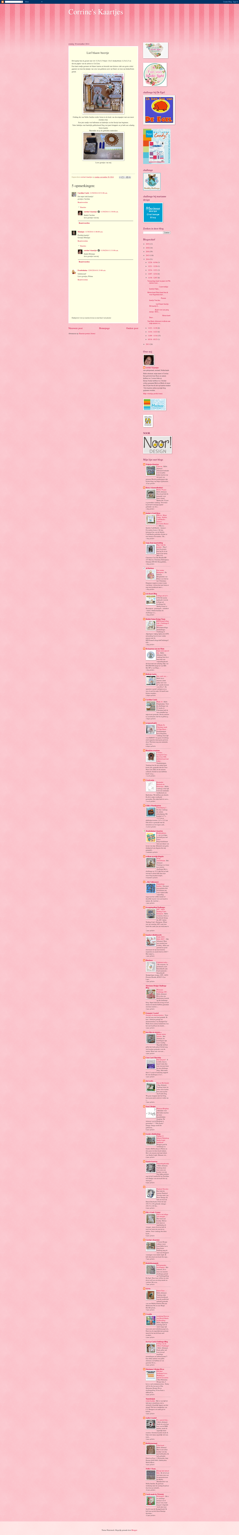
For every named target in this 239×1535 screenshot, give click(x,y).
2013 (148, 344)
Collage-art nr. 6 (162, 596)
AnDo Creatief (151, 1418)
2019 (148, 244)
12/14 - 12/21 (153, 270)
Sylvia (148, 1288)
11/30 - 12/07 (153, 277)
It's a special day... (163, 1420)
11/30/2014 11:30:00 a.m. (109, 211)
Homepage (104, 328)
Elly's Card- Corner (153, 1212)
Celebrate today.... (163, 962)
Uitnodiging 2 (162, 807)
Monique (81, 231)
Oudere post (132, 328)
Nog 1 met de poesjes (161, 546)
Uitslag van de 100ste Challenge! (163, 1345)
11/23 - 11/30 (153, 328)
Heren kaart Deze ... (158, 316)
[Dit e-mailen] (120, 177)
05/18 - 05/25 (153, 339)
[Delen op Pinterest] (129, 177)
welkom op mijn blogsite (155, 856)
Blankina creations (153, 750)
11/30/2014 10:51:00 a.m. (99, 193)
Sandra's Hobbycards (154, 935)
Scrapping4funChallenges (155, 907)
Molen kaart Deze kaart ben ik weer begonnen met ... (157, 293)
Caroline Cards (83, 193)
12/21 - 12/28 (153, 266)
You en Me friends (163, 1083)
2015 (148, 255)
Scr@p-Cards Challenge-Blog (157, 1341)
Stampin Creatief (152, 1013)
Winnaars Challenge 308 (162, 991)
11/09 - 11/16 (153, 335)
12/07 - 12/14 (153, 274)
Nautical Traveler (163, 1189)
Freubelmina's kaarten (154, 831)
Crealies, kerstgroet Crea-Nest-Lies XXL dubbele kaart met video (163, 756)
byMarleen (150, 568)
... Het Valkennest (152, 882)
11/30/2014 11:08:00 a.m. (94, 231)
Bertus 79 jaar (161, 489)
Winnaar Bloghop (163, 1108)
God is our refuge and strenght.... (162, 1215)
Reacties (83, 207)
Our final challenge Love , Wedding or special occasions (162, 1374)
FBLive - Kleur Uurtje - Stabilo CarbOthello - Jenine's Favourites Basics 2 (162, 520)
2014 (148, 259)
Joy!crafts (149, 1081)
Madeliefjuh (150, 1399)
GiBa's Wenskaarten (153, 805)
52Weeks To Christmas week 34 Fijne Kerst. (162, 727)
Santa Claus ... (161, 1290)
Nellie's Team (151, 1468)
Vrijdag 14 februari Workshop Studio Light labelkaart (163, 1139)
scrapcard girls (151, 723)
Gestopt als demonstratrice (155, 1015)
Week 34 (160, 702)
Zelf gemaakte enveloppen (161, 1266)
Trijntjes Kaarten (152, 464)
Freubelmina (82, 270)
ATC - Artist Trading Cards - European (162, 911)
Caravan (160, 466)
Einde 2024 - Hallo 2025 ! (161, 938)
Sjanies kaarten (151, 1161)
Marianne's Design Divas (155, 1369)
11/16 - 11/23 (153, 332)
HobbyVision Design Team (155, 619)
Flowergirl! (160, 1496)
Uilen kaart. (161, 1445)
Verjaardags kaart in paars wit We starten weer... (158, 282)
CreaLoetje (150, 780)
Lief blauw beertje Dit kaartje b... (158, 305)
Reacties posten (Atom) (87, 333)
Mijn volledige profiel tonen (152, 393)
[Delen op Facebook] (127, 177)
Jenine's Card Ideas (153, 513)
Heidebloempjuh (152, 1263)
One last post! (161, 1059)
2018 (148, 248)
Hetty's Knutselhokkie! (154, 487)
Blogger (134, 1530)
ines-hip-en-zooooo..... (154, 1032)
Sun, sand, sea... (162, 676)
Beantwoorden (83, 202)
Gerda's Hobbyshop (153, 1134)
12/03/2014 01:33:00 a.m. (97, 270)
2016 (148, 251)
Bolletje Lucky (151, 674)
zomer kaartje (150, 1401)
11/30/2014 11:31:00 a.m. (109, 250)
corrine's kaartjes (90, 211)
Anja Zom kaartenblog (154, 543)
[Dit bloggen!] (122, 177)
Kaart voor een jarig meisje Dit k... (158, 310)
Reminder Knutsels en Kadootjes (160, 784)
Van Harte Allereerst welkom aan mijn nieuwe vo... (158, 322)
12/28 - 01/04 (153, 262)
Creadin (149, 1314)
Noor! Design (150, 1106)
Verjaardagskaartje (163, 1163)
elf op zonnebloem (161, 859)
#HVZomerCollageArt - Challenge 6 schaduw (163, 623)
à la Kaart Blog (151, 593)
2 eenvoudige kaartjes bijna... (157, 287)
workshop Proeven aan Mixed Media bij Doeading (163, 1318)
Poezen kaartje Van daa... (156, 299)
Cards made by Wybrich (155, 1494)
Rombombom (161, 833)
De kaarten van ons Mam (155, 648)
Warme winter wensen (161, 1035)
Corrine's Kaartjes (95, 11)
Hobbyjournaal (151, 1443)
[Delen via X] (125, 177)
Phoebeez (149, 960)
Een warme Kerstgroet (160, 571)
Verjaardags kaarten (160, 885)
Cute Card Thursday (153, 1057)
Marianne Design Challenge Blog (156, 986)
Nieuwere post (75, 328)
